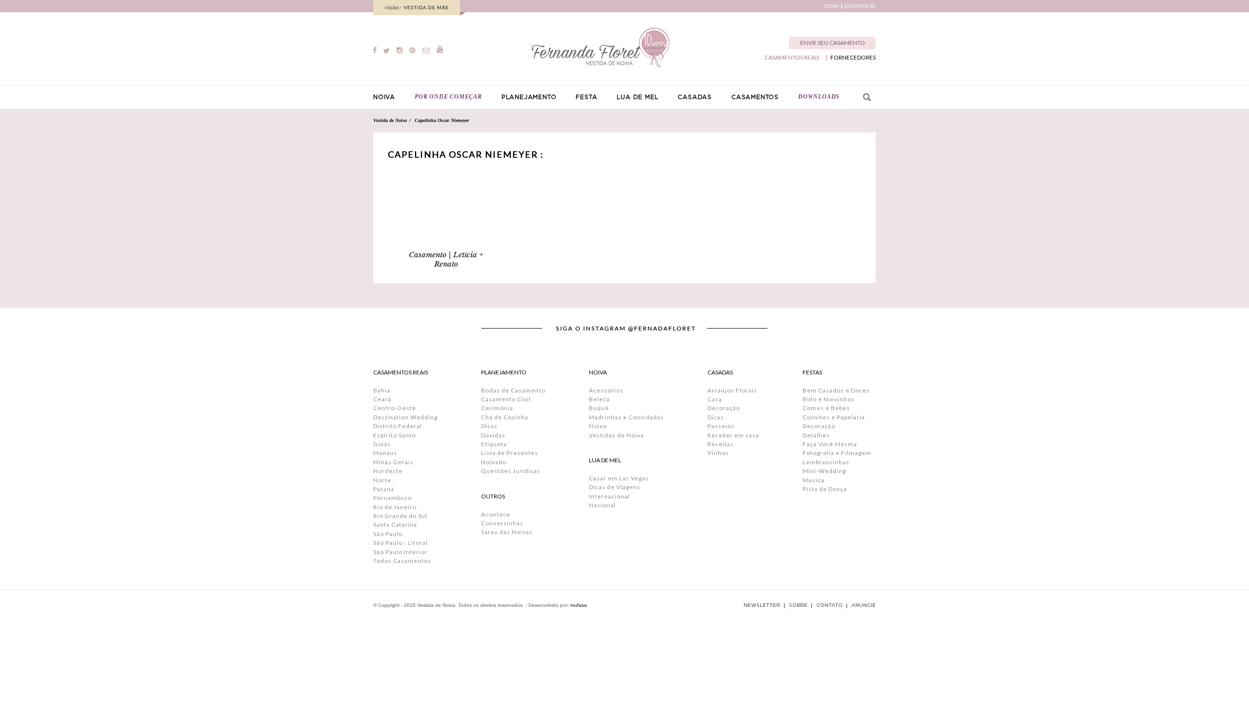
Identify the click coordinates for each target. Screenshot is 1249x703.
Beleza (599, 399)
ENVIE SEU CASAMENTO (832, 42)
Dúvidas (493, 435)
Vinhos (718, 452)
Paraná (383, 489)
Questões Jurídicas (511, 471)
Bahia (381, 390)
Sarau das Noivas (507, 532)
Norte (382, 480)
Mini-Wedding (824, 471)
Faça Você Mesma (830, 444)
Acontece (495, 514)
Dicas (489, 426)
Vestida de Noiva (390, 120)
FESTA (586, 97)
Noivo (598, 426)
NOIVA (384, 97)
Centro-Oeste (394, 408)
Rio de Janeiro (395, 507)
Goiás (382, 444)
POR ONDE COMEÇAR (448, 97)
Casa (714, 399)
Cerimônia (497, 408)
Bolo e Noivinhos (829, 399)
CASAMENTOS (755, 97)
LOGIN (831, 6)
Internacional (609, 496)
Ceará (382, 399)
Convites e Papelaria (834, 417)
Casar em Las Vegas (619, 478)
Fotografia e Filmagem (837, 452)
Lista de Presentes (509, 452)
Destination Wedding (405, 417)
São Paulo (388, 534)
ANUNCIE (863, 605)
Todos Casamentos (402, 560)
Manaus (385, 452)
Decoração (723, 408)
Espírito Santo (394, 435)
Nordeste (388, 471)
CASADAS (695, 97)
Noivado (493, 462)
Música (814, 480)
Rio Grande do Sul (400, 515)
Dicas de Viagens (615, 487)
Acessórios (606, 390)
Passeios (721, 426)
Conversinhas (502, 523)
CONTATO (829, 605)
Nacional (602, 505)
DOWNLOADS (819, 97)
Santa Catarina (395, 524)
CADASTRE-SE (860, 6)
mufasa (578, 605)
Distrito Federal (397, 426)
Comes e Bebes (826, 408)
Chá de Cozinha (504, 417)
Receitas (720, 444)
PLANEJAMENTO (529, 97)
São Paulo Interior (400, 552)
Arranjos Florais (732, 390)
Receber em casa (733, 435)
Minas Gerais (393, 462)
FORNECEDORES (853, 57)
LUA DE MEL (637, 97)
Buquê (599, 408)
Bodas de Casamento (513, 390)
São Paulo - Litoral (400, 542)
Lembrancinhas (826, 462)
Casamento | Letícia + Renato (446, 259)
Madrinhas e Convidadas (626, 417)
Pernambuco (392, 497)
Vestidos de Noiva (616, 435)
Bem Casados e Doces (836, 390)
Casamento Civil (506, 399)
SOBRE (798, 605)
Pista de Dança (825, 489)
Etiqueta (494, 444)
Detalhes (816, 435)
